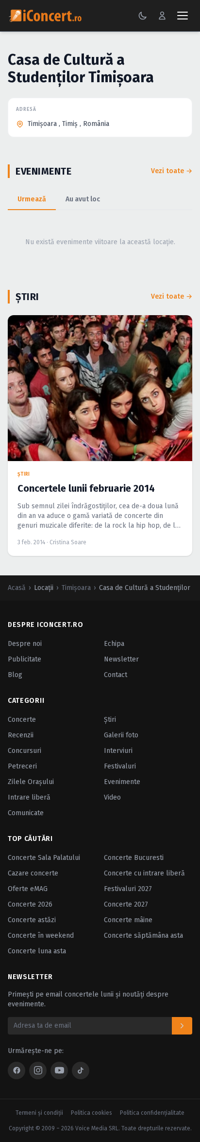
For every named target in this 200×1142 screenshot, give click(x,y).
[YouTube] (59, 1070)
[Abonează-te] (182, 1026)
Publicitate (24, 659)
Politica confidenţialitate (152, 1112)
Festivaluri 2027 (128, 889)
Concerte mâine (128, 920)
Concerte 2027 (126, 904)
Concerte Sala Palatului (44, 858)
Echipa (114, 644)
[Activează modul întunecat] (142, 15)
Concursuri (24, 751)
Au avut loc (83, 199)
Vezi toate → (171, 171)
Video (112, 797)
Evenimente (122, 782)
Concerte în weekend (41, 935)
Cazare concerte (33, 873)
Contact (115, 675)
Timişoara (42, 124)
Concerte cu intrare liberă (144, 873)
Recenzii (20, 735)
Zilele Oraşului (31, 782)
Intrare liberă (29, 797)
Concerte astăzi (32, 920)
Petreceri (22, 766)
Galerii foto (121, 735)
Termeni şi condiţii (39, 1112)
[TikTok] (80, 1070)
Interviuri (118, 751)
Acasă (17, 588)
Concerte (22, 719)
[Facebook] (16, 1070)
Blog (15, 675)
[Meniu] (182, 15)
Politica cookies (91, 1112)
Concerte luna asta (37, 951)
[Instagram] (38, 1070)
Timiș (70, 124)
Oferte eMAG (28, 889)
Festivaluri (120, 766)
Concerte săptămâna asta (143, 935)
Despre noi (25, 644)
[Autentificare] (162, 15)
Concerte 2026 (30, 904)
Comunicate (26, 813)
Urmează (31, 199)
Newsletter (121, 659)
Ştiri (110, 719)
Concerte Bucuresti (134, 858)
